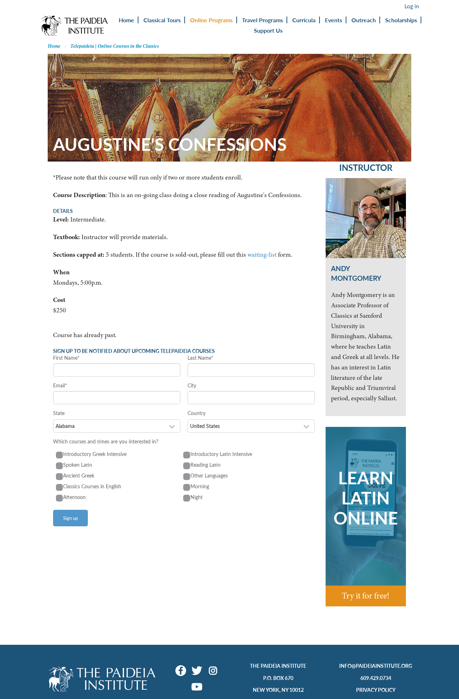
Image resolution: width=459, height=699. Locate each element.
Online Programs (211, 20)
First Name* (66, 357)
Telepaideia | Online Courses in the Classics (114, 46)
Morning (199, 486)
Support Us (268, 30)
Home (126, 20)
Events (333, 20)
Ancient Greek (78, 475)
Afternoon (74, 497)
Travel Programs (262, 20)
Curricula (304, 20)
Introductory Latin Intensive (221, 454)
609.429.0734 (375, 677)
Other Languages (209, 475)
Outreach (363, 20)
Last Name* (200, 357)
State (59, 413)
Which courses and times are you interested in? (105, 441)
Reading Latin (205, 464)
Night (196, 497)
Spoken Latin (77, 464)
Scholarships (401, 20)
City (192, 385)
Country (196, 413)
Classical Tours (162, 20)
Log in (411, 6)
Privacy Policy (376, 689)
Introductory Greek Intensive (95, 454)
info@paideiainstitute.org (375, 665)
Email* (60, 385)
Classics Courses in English (92, 486)
